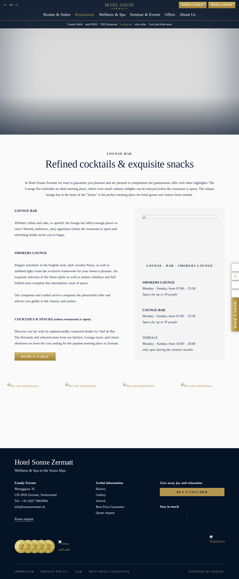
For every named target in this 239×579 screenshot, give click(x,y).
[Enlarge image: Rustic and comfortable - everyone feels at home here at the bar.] (90, 408)
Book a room (221, 5)
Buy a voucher (192, 492)
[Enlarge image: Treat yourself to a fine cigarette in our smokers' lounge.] (32, 408)
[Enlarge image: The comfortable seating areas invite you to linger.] (148, 408)
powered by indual (207, 571)
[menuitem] (57, 16)
